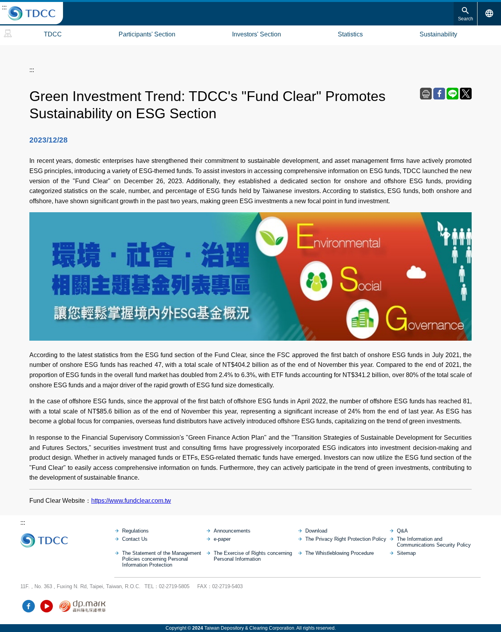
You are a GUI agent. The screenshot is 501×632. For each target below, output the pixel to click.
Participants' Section (147, 34)
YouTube (46, 606)
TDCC (53, 34)
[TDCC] (67, 538)
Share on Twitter (466, 93)
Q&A (402, 531)
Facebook (28, 606)
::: (4, 7)
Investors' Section (256, 34)
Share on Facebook (439, 93)
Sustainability (438, 34)
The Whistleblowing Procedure (339, 553)
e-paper (222, 539)
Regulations (135, 531)
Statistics (350, 34)
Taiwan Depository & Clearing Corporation (31, 13)
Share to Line (452, 93)
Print (426, 93)
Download (316, 531)
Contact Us (135, 539)
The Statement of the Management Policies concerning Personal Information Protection (161, 559)
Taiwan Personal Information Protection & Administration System (82, 606)
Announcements (232, 531)
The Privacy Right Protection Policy (345, 539)
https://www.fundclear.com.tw (131, 500)
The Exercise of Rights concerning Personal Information (253, 556)
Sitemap (8, 33)
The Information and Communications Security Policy (434, 542)
